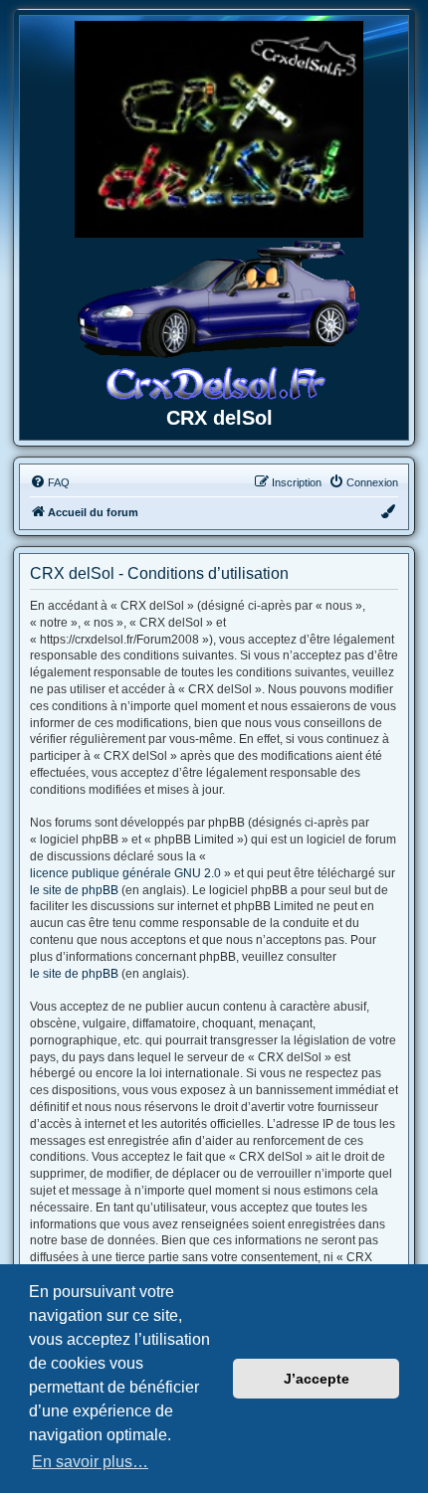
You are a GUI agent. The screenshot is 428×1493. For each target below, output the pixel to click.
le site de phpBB (74, 890)
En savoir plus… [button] (90, 1461)
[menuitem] (50, 482)
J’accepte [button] (316, 1379)
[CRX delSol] (219, 319)
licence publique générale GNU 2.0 (125, 873)
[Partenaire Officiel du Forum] (219, 129)
